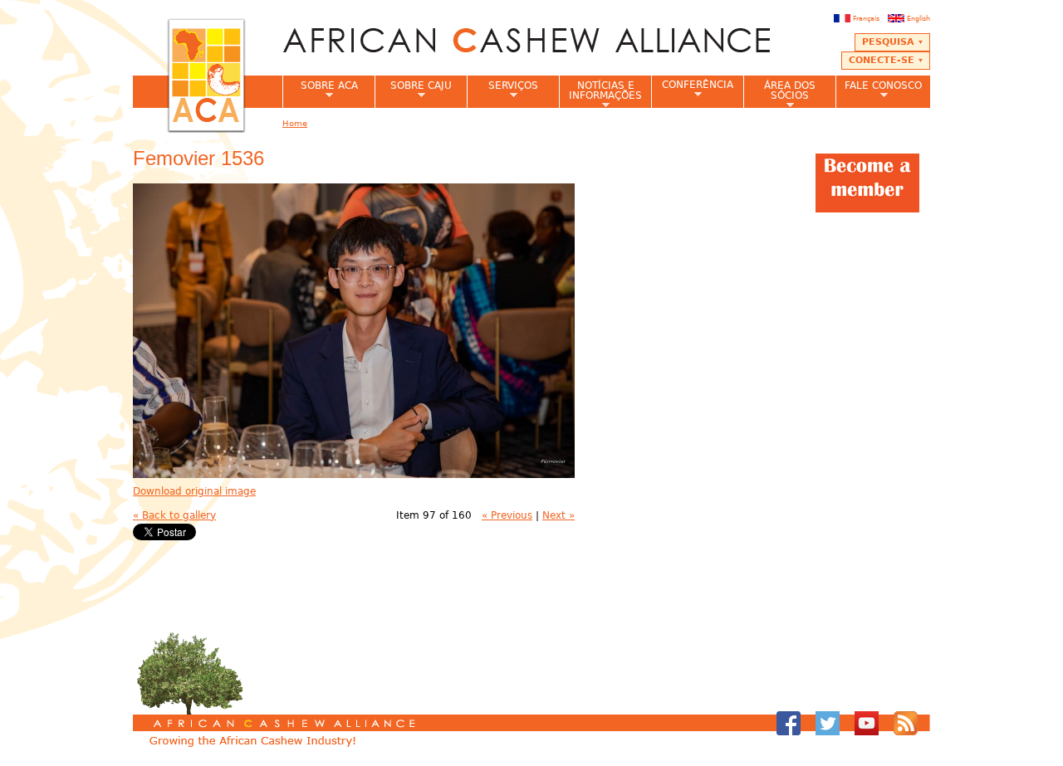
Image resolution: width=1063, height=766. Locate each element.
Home (294, 123)
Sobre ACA (320, 90)
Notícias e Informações (600, 94)
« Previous (507, 515)
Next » (558, 515)
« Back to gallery (174, 515)
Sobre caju (413, 90)
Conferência (692, 89)
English (918, 18)
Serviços (502, 90)
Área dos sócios (779, 94)
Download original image (194, 491)
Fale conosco (878, 90)
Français (866, 18)
